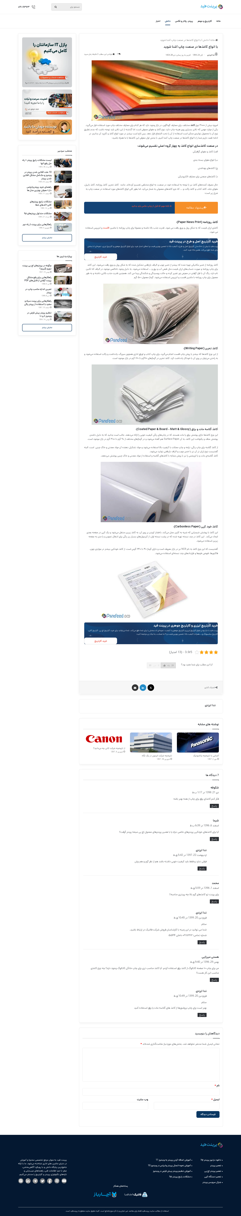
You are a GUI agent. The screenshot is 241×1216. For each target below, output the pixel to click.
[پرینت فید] (211, 6)
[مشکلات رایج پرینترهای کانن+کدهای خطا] (63, 204)
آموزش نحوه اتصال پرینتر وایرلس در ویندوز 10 (169, 1165)
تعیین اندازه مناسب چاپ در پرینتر (38, 291)
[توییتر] (42, 1181)
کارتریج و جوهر (205, 21)
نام (217, 1085)
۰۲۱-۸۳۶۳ (24, 7)
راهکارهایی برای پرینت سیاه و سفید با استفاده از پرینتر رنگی (37, 302)
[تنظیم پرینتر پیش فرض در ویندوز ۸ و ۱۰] (63, 316)
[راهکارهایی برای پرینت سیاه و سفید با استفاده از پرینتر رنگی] (63, 304)
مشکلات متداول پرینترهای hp (37, 213)
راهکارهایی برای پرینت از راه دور (37, 224)
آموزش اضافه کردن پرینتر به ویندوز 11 (173, 1160)
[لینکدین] (28, 1181)
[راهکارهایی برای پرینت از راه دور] (63, 227)
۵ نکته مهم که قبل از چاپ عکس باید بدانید (151, 206)
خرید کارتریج (100, 257)
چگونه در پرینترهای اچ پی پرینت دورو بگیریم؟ (36, 267)
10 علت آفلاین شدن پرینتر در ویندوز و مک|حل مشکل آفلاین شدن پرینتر (37, 175)
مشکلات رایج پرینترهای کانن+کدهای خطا (40, 203)
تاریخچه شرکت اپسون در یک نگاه (157, 755)
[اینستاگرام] (20, 1181)
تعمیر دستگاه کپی (212, 1176)
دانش (168, 21)
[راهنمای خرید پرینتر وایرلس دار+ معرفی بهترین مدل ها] (63, 192)
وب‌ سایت (142, 1099)
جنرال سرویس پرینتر (211, 1182)
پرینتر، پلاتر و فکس (184, 21)
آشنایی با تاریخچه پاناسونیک (206, 755)
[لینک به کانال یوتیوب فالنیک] (64, 1181)
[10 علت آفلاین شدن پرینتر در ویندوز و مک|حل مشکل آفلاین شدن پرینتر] (63, 177)
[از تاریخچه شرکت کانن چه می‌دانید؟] (104, 739)
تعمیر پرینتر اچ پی (212, 1171)
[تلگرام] (35, 1181)
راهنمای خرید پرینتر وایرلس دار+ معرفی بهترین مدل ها (39, 188)
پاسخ (214, 806)
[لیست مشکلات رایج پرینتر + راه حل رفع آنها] (63, 163)
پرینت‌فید (74, 1211)
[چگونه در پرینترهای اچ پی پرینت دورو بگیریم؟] (63, 268)
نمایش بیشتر (47, 237)
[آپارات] (57, 1181)
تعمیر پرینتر (215, 1165)
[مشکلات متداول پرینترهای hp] (63, 216)
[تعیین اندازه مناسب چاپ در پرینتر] (63, 292)
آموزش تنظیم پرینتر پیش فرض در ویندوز (172, 1171)
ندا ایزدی (210, 705)
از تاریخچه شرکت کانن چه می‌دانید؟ (109, 748)
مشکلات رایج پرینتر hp (180, 1176)
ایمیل (215, 1099)
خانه (218, 21)
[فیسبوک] (49, 1181)
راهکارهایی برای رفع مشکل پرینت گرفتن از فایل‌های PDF (37, 279)
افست (105, 228)
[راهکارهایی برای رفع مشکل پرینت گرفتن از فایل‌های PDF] (63, 280)
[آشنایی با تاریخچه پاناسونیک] (198, 743)
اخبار (158, 21)
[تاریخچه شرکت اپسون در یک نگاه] (151, 743)
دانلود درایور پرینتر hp (211, 1160)
